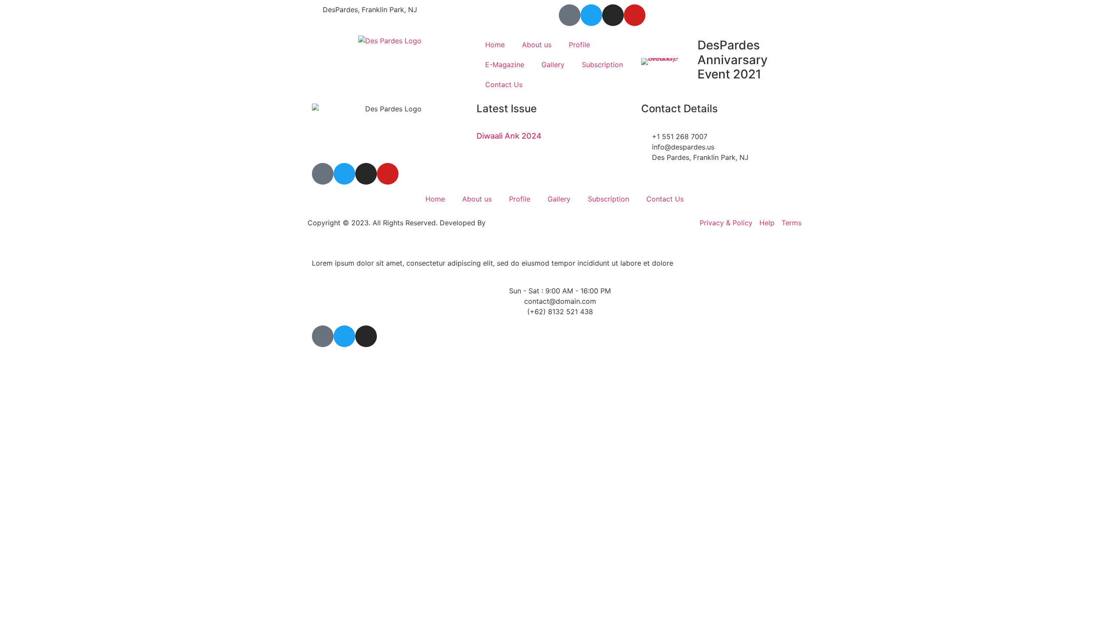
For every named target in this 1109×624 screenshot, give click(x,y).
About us (536, 44)
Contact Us (503, 84)
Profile (579, 44)
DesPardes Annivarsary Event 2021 (732, 59)
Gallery (553, 64)
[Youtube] (634, 15)
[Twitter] (591, 15)
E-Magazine (504, 64)
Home (495, 44)
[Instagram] (613, 15)
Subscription (602, 64)
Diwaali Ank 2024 (509, 135)
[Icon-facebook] (569, 15)
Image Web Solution (520, 222)
